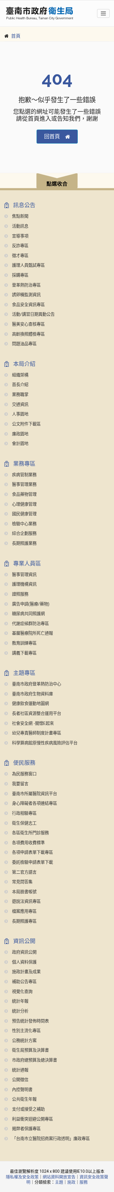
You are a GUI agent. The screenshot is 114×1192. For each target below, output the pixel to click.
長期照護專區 (24, 921)
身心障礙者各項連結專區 (34, 803)
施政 (71, 1182)
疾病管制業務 (24, 474)
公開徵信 (19, 1079)
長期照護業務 (24, 543)
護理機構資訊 (24, 584)
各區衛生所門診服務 (30, 832)
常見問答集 (21, 881)
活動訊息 (19, 226)
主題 (59, 1182)
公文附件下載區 (26, 424)
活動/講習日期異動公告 (33, 314)
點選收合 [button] (57, 184)
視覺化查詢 (21, 991)
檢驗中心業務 (24, 523)
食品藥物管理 (24, 494)
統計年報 (19, 1001)
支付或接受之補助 (28, 1109)
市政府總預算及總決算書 (34, 1060)
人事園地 (19, 414)
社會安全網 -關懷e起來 (32, 723)
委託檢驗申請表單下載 (32, 862)
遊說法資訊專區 (26, 901)
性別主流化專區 (26, 1030)
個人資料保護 (24, 962)
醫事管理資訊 (24, 574)
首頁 (15, 36)
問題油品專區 (24, 343)
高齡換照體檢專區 (28, 334)
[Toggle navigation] (103, 13)
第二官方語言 (24, 872)
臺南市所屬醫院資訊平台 (34, 793)
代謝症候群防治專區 (30, 623)
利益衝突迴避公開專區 (32, 1119)
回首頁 (52, 136)
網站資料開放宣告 (59, 1176)
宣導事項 (19, 236)
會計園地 (19, 443)
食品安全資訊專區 (28, 304)
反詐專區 (19, 245)
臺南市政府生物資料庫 (32, 694)
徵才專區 (19, 255)
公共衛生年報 (24, 1099)
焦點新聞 (19, 216)
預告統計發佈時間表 (30, 1021)
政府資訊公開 (24, 952)
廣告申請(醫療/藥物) (30, 604)
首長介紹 (19, 384)
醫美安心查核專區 (28, 324)
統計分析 (19, 1011)
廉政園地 (19, 434)
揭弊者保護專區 (26, 1128)
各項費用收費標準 (28, 842)
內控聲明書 (21, 1089)
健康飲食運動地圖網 (30, 703)
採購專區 (19, 275)
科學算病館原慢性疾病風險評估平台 (44, 743)
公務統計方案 (24, 1040)
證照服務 (19, 594)
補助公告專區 (24, 981)
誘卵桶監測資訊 (26, 294)
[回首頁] (39, 13)
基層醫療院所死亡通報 (32, 633)
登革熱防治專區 (26, 285)
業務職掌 (19, 394)
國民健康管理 (24, 514)
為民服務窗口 (24, 774)
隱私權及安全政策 (22, 1176)
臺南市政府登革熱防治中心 (36, 684)
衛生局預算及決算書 (30, 1050)
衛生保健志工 (24, 823)
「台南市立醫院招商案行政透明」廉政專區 (50, 1138)
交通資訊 (19, 404)
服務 (84, 1182)
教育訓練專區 (24, 643)
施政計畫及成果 (26, 971)
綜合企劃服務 (24, 533)
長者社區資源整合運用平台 (36, 713)
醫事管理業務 (24, 484)
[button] (57, 181)
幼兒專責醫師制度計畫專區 (36, 733)
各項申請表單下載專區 (32, 852)
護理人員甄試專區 (28, 265)
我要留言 (19, 783)
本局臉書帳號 (24, 891)
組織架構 (19, 375)
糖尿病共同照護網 (28, 613)
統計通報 (19, 1070)
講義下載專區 (24, 653)
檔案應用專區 (24, 911)
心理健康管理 (24, 504)
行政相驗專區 (24, 813)
